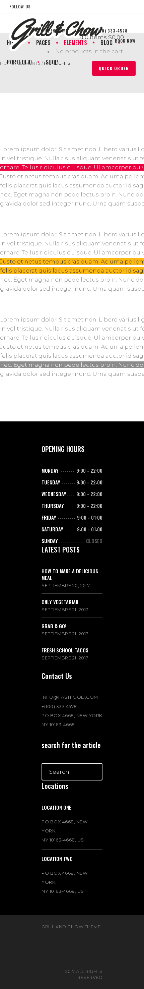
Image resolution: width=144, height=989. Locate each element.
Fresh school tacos (65, 650)
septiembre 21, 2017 (65, 609)
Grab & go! (54, 626)
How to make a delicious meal (70, 574)
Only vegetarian (60, 601)
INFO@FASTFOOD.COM (70, 697)
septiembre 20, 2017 (66, 585)
